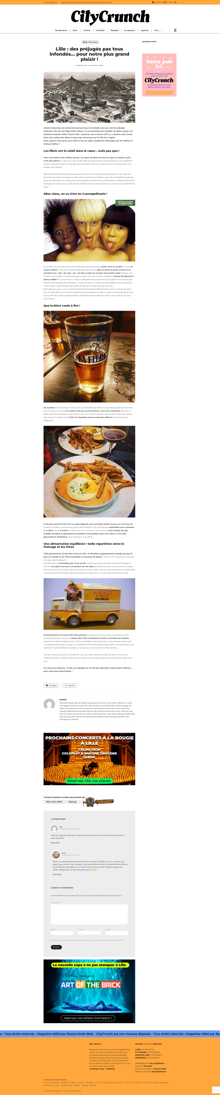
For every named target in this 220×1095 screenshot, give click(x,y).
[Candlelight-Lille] (89, 759)
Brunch (81, 1082)
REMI (61, 826)
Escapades (129, 30)
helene (101, 65)
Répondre (55, 843)
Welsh (93, 1085)
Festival (138, 1082)
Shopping (48, 1085)
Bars (75, 30)
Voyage (85, 1085)
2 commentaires (93, 65)
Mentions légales (52, 1091)
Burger (89, 1082)
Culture (86, 30)
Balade (56, 1082)
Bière (73, 1082)
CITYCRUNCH (144, 1049)
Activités (100, 30)
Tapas (77, 1085)
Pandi (146, 1082)
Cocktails (107, 1082)
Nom (53, 929)
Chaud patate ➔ (50, 2)
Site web (108, 929)
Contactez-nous (96, 1069)
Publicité (110, 1069)
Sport (57, 1085)
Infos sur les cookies (71, 1091)
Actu (156, 30)
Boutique (118, 1082)
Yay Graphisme (157, 1063)
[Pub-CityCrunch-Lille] (159, 75)
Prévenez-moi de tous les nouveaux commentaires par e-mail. (69, 940)
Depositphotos (159, 1071)
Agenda (144, 30)
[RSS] (175, 2)
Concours (128, 1082)
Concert (98, 1082)
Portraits (154, 1082)
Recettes (164, 1082)
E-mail (80, 929)
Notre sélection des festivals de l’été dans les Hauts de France (86, 2)
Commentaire (55, 902)
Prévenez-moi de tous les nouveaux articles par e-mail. (107, 940)
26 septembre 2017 (81, 65)
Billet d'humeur (90, 42)
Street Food (67, 1085)
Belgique (65, 1082)
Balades (115, 30)
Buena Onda (160, 1069)
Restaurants (61, 30)
